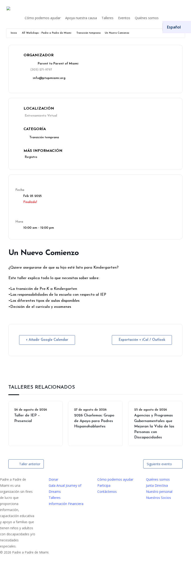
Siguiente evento (159, 464)
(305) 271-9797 (41, 69)
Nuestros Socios (158, 497)
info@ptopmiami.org (49, 78)
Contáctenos (107, 491)
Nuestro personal (159, 491)
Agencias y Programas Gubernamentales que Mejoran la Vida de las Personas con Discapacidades (154, 426)
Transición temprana (88, 33)
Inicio (14, 33)
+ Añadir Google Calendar (47, 340)
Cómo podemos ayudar (115, 479)
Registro (31, 157)
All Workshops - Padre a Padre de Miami (46, 33)
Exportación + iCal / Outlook (142, 340)
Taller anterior (29, 464)
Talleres (55, 497)
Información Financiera (66, 503)
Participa (103, 485)
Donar (53, 479)
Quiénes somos (158, 479)
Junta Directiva (157, 485)
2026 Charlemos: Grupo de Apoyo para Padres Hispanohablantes (94, 421)
